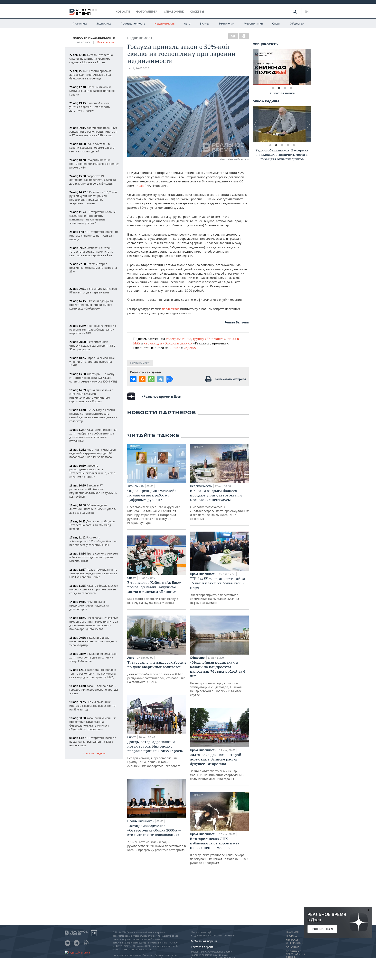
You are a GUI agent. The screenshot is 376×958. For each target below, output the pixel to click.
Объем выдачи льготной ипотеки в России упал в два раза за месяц (92, 509)
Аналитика (80, 23)
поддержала (171, 309)
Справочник (174, 11)
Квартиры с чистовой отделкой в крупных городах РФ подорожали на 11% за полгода (92, 453)
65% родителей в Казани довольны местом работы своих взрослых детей (92, 147)
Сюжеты (197, 11)
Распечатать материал (230, 379)
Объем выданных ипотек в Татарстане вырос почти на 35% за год (92, 705)
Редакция (292, 932)
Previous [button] (255, 67)
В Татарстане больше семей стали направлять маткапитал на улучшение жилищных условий (92, 217)
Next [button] (308, 67)
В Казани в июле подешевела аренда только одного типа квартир (93, 641)
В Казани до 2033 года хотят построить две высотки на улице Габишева (93, 657)
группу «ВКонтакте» (209, 339)
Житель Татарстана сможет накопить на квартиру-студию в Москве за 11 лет (91, 58)
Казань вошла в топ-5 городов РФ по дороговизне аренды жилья (93, 689)
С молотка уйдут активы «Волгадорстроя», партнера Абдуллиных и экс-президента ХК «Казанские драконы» (219, 504)
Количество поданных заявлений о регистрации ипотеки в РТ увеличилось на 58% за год (93, 131)
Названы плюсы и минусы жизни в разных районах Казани (92, 90)
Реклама (291, 936)
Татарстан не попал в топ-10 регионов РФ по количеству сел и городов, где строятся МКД (92, 673)
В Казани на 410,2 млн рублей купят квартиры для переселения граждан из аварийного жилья (93, 197)
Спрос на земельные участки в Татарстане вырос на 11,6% (92, 361)
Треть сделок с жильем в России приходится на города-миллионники (93, 557)
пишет (140, 186)
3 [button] (285, 88)
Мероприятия (253, 23)
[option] (282, 67)
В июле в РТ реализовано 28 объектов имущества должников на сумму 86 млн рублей (93, 491)
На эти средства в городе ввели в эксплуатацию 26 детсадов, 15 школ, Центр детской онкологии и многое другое (217, 678)
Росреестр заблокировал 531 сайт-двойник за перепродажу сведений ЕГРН (93, 541)
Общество (297, 23)
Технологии (226, 23)
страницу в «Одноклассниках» (168, 343)
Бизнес (204, 23)
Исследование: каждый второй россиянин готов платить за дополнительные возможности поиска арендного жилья (93, 623)
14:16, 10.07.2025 (138, 68)
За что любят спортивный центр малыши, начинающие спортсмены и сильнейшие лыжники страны (217, 766)
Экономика (104, 23)
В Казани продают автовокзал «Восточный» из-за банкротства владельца (90, 74)
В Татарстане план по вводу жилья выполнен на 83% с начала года (92, 741)
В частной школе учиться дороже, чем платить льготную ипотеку (89, 106)
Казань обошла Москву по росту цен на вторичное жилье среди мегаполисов (93, 589)
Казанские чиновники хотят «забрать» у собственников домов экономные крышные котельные (93, 435)
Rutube (174, 348)
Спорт (276, 23)
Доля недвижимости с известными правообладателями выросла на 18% (92, 329)
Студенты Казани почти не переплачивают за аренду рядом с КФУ (93, 163)
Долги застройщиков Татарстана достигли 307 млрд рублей (92, 525)
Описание (292, 947)
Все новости (105, 42)
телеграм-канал (178, 339)
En (306, 12)
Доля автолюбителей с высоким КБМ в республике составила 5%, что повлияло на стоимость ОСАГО (156, 672)
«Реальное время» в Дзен (161, 396)
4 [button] (291, 88)
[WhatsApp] (151, 379)
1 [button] (273, 88)
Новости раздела (94, 753)
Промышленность (133, 23)
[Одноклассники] (244, 36)
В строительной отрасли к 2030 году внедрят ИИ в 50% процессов (92, 345)
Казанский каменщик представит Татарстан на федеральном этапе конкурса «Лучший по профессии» (92, 723)
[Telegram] (160, 379)
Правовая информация (294, 941)
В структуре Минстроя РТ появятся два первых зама (93, 290)
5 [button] (294, 145)
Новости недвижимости (94, 37)
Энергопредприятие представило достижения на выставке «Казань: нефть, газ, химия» (217, 590)
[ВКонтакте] (233, 36)
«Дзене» (190, 348)
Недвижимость (165, 23)
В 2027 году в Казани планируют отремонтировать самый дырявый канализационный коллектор (93, 415)
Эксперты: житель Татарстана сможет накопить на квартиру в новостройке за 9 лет (91, 251)
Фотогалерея (147, 11)
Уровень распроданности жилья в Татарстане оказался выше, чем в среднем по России (92, 471)
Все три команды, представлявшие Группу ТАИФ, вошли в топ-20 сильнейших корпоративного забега (155, 753)
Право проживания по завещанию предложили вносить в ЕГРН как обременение (93, 573)
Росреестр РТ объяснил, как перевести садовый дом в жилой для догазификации (92, 179)
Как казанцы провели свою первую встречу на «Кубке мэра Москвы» (154, 592)
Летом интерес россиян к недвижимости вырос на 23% (93, 267)
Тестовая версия (202, 947)
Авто (187, 23)
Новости (123, 11)
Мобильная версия (204, 941)
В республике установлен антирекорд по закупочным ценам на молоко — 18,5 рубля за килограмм (219, 850)
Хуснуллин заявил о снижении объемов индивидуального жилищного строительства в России (91, 395)
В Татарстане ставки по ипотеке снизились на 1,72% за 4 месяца (93, 235)
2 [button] (279, 88)
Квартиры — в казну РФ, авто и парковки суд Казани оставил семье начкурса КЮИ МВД (93, 377)
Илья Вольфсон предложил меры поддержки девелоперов (89, 605)
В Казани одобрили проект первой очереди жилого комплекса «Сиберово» (91, 304)
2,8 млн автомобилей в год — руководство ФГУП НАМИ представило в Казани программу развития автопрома (156, 837)
